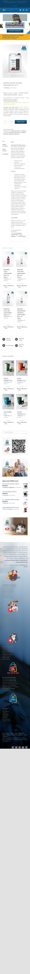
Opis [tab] (3, 141)
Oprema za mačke (6, 656)
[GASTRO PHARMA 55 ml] (22, 401)
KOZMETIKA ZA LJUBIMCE (19, 132)
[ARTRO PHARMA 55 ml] (22, 368)
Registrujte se (5, 711)
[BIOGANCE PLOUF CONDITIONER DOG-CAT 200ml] (8, 259)
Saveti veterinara (6, 628)
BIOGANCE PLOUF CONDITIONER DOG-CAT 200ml (8, 273)
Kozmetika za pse (6, 623)
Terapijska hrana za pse (7, 619)
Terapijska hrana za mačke (8, 649)
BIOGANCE (5, 134)
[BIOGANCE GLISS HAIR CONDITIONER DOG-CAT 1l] (8, 298)
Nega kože (16, 134)
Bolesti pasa (5, 626)
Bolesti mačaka (5, 657)
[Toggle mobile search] (23, 10)
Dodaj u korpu (20, 121)
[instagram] (16, 747)
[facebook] (13, 747)
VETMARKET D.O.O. (6, 741)
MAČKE (11, 132)
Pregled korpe (5, 714)
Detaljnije (11, 285)
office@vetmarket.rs (21, 2)
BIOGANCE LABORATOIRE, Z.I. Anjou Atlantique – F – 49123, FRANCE (18, 235)
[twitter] (19, 747)
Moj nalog (4, 709)
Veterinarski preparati (7, 620)
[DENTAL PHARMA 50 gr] (8, 368)
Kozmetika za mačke (7, 654)
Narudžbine (5, 716)
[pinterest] (26, 747)
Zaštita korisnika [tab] (4, 150)
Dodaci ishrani (5, 622)
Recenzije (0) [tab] (5, 154)
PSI (8, 132)
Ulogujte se (4, 713)
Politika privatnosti (6, 720)
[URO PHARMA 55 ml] (8, 401)
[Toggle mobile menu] (27, 10)
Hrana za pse (5, 617)
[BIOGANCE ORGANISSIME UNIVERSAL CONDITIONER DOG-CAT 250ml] (22, 298)
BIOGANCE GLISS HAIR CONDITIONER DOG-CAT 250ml (21, 273)
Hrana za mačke (6, 648)
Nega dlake (11, 134)
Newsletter (4, 717)
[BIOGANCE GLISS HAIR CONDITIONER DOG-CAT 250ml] (22, 259)
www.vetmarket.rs (9, 592)
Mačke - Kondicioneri (21, 131)
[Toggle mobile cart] (20, 10)
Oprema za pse (5, 625)
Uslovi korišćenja (6, 719)
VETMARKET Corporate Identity (20, 739)
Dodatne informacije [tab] (5, 145)
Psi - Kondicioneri (12, 131)
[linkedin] (23, 747)
